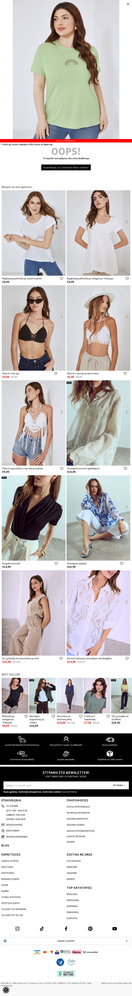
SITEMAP (71, 841)
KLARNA (5, 891)
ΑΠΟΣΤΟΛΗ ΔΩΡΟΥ (10, 903)
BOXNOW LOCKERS (10, 879)
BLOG (5, 845)
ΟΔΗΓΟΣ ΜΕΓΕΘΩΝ (76, 836)
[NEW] (98, 464)
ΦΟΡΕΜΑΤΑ (72, 906)
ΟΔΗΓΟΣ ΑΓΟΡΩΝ (9, 861)
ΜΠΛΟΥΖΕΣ (72, 894)
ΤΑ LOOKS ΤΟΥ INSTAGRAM (13, 909)
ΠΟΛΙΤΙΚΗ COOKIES (76, 824)
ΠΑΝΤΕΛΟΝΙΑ (73, 900)
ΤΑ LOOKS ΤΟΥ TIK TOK (12, 915)
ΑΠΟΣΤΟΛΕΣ (7, 867)
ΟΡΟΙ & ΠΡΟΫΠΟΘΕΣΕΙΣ (78, 806)
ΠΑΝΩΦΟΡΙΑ (73, 912)
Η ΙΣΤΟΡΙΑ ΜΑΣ (74, 861)
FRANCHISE (72, 867)
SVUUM (4, 885)
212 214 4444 (12, 805)
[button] (6, 990)
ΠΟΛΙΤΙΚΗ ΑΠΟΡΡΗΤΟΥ (77, 818)
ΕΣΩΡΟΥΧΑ (72, 918)
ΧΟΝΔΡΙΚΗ (72, 873)
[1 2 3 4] (66, 71)
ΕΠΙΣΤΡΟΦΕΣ (7, 873)
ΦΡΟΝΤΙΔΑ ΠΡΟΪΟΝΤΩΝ (78, 812)
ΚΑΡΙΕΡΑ (71, 879)
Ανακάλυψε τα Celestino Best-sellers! (66, 167)
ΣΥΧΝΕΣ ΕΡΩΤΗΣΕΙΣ (11, 897)
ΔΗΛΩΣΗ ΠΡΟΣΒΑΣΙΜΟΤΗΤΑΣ (81, 830)
